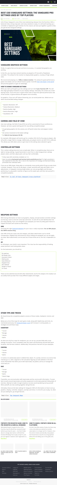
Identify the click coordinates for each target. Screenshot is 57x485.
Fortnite (4, 473)
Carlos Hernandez (6, 18)
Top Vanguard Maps (16, 395)
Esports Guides (8, 9)
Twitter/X (28, 479)
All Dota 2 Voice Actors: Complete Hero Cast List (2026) (7, 453)
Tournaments (38, 467)
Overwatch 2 (16, 473)
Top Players (27, 475)
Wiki (4, 9)
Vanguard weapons (18, 228)
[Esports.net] (8, 2)
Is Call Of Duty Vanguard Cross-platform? (25, 176)
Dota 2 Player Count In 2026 (20, 452)
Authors (30, 481)
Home (2, 9)
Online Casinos (49, 471)
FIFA (3, 471)
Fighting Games (28, 469)
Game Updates (38, 469)
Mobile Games (27, 467)
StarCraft (15, 471)
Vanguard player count (23, 323)
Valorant (15, 475)
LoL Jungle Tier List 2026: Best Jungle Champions (50, 452)
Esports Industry (28, 471)
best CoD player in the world (45, 82)
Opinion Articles (28, 473)
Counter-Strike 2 (6, 467)
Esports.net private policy (21, 481)
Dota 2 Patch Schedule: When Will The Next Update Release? (35, 453)
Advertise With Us (37, 481)
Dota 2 (4, 469)
